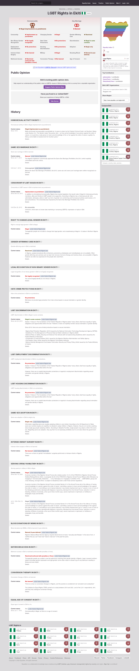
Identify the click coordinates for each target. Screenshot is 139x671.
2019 (20, 321)
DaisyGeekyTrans (108, 81)
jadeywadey (107, 77)
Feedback (18, 658)
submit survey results (120, 65)
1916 (16, 131)
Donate (34, 658)
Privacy (46, 658)
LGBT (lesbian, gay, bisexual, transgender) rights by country (76, 664)
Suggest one (107, 91)
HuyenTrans (107, 79)
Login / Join (125, 3)
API (29, 658)
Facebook (110, 658)
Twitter (103, 658)
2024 (39, 340)
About (11, 658)
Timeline (100, 3)
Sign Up (106, 664)
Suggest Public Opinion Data (54, 87)
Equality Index (86, 3)
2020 (76, 333)
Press (24, 658)
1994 (15, 501)
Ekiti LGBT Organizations (110, 85)
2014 (20, 158)
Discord (96, 658)
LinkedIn (126, 658)
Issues (94, 3)
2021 (84, 335)
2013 (79, 158)
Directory (67, 658)
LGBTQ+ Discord (50, 67)
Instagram (119, 658)
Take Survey (55, 101)
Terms (40, 658)
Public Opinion (110, 3)
